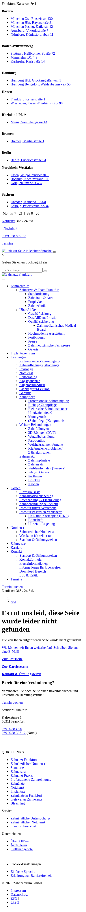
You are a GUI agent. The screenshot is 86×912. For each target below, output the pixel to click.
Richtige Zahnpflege (42, 405)
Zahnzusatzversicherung (36, 496)
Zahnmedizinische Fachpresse (49, 345)
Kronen (33, 484)
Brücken (34, 480)
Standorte (17, 767)
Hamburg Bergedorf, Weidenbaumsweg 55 (41, 84)
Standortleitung (38, 294)
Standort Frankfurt (23, 826)
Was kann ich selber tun (35, 536)
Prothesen (35, 476)
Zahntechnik (37, 306)
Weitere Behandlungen (35, 424)
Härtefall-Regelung (41, 524)
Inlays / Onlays (38, 472)
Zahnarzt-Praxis (22, 775)
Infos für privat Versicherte (37, 508)
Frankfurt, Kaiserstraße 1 (28, 99)
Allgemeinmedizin (32, 385)
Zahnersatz (27, 456)
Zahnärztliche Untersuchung (30, 818)
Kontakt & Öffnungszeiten (21, 674)
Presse (32, 341)
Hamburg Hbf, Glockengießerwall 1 (36, 80)
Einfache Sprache (23, 871)
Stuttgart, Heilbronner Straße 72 (33, 53)
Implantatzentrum (23, 353)
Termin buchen (12, 587)
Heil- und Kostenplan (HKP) (48, 516)
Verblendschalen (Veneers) (46, 468)
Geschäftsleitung (39, 313)
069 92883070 (12, 729)
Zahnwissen (19, 543)
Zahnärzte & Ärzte (41, 298)
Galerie (33, 349)
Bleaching (18, 803)
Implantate (18, 791)
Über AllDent (28, 309)
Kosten (16, 488)
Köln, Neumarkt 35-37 (26, 183)
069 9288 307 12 (14, 733)
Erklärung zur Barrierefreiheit (31, 875)
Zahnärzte (17, 783)
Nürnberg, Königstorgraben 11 (32, 34)
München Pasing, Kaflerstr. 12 (32, 26)
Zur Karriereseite (15, 666)
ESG (14, 898)
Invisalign (26, 369)
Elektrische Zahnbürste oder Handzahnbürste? (47, 411)
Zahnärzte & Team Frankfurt (39, 290)
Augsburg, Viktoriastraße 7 (29, 30)
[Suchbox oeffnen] (54, 252)
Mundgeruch (37, 417)
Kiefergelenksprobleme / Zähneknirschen (45, 450)
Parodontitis (36, 440)
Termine (7, 243)
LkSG (15, 902)
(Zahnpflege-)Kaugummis (46, 421)
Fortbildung (36, 337)
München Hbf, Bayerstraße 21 (32, 22)
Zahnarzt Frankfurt (24, 760)
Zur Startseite (12, 659)
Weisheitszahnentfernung (45, 444)
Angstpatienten (29, 381)
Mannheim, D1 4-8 (24, 57)
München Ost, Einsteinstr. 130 (32, 18)
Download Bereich (32, 571)
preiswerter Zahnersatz (26, 799)
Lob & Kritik (28, 575)
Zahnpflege (27, 397)
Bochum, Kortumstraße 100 (30, 179)
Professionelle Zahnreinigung (39, 361)
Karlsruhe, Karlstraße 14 (28, 61)
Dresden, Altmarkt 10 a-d (28, 202)
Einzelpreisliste (29, 492)
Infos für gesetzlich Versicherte (40, 512)
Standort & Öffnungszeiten (38, 539)
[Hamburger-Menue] (3, 279)
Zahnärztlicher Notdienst (36, 532)
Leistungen (18, 357)
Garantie (25, 393)
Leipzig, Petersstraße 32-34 (30, 206)
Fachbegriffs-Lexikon (34, 389)
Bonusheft (35, 520)
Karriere (16, 547)
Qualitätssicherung (41, 321)
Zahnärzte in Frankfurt (26, 795)
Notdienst (8, 221)
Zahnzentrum (20, 286)
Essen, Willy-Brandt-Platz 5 (30, 175)
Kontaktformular (31, 559)
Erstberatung (28, 377)
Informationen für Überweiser (40, 567)
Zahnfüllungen (38, 428)
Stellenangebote (22, 849)
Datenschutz (19, 894)
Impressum (18, 890)
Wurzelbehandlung (41, 436)
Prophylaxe (36, 302)
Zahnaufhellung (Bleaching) (39, 365)
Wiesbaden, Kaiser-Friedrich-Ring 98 (37, 103)
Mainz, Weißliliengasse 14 (29, 122)
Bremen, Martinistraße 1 (27, 141)
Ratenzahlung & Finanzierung (40, 500)
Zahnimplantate (39, 460)
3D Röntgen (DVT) (42, 432)
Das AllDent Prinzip (42, 317)
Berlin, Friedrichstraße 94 (28, 160)
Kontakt (16, 551)
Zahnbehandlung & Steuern (38, 504)
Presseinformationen (33, 563)
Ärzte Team (19, 845)
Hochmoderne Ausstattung (46, 333)
